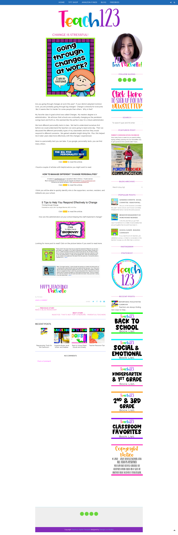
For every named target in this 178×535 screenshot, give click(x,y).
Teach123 (75, 529)
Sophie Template (84, 529)
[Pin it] (100, 301)
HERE (65, 162)
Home (62, 2)
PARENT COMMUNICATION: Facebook (125, 135)
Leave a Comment (41, 300)
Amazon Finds (89, 2)
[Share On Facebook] (96, 301)
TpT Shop (73, 2)
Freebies (114, 2)
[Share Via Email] (104, 301)
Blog (103, 2)
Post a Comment (44, 361)
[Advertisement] (127, 494)
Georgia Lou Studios (107, 529)
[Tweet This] (93, 301)
